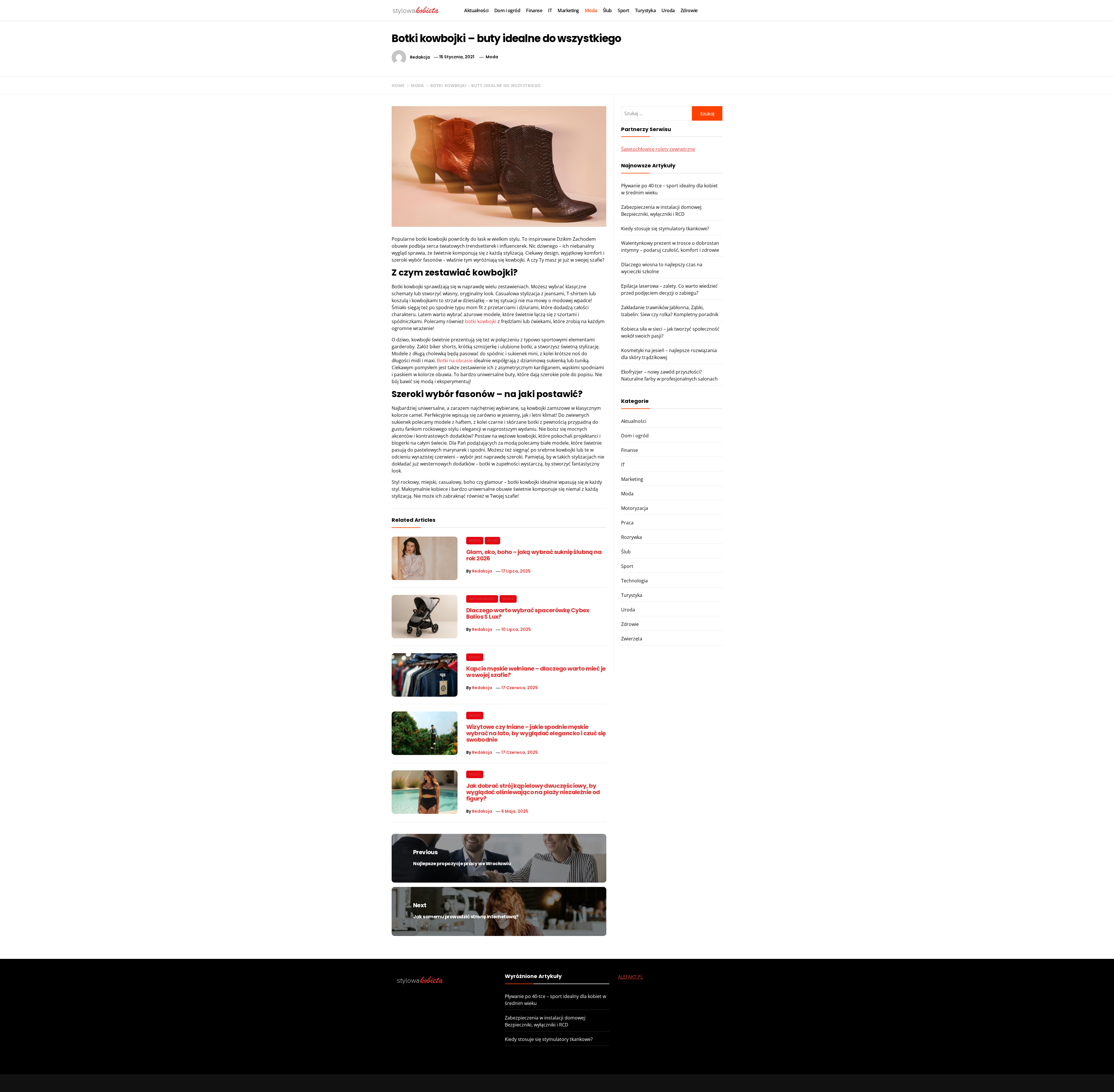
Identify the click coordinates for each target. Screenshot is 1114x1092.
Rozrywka (631, 537)
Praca (627, 522)
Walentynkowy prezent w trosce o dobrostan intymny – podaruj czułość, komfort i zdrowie (942, 1074)
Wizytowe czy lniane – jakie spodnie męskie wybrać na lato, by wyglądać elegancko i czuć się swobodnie (536, 733)
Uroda (668, 10)
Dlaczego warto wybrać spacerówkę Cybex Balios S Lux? (527, 613)
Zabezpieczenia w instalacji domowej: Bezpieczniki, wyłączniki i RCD (391, 1074)
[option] (163, 1080)
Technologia (634, 580)
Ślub (607, 10)
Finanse (534, 10)
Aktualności (476, 10)
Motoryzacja (634, 508)
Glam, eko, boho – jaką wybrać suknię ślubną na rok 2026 (533, 555)
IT (550, 10)
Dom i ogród (507, 10)
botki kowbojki (480, 321)
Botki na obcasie (455, 360)
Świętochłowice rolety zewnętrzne (658, 149)
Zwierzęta (631, 638)
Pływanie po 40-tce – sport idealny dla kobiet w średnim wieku (123, 1074)
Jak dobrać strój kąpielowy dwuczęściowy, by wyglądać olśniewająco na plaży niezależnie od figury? (533, 792)
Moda (591, 10)
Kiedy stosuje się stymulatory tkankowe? (665, 228)
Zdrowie (689, 10)
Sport (623, 10)
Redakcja (420, 57)
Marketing (568, 10)
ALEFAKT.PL (630, 977)
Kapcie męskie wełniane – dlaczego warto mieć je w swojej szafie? (536, 671)
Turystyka (645, 10)
